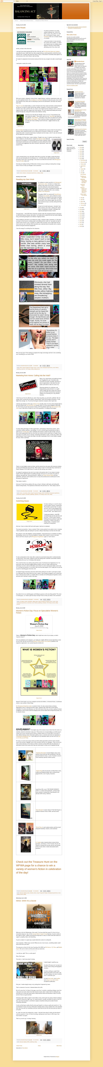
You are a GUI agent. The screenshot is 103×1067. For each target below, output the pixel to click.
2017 (81, 211)
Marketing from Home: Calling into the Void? (33, 375)
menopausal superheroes (32, 172)
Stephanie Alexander (41, 752)
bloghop (25, 892)
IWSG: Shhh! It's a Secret (26, 901)
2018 (81, 209)
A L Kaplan (38, 842)
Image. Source (39, 630)
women (53, 602)
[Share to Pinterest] (49, 171)
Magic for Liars (19, 105)
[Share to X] (46, 171)
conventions (25, 493)
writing (41, 172)
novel (54, 367)
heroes (35, 367)
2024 (81, 151)
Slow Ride (52, 116)
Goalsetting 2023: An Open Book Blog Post (80, 110)
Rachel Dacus (39, 827)
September (83, 166)
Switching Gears (22, 501)
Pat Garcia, (48, 947)
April (82, 199)
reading (38, 172)
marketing (47, 493)
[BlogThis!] (44, 171)
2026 (81, 147)
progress (23, 494)
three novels (51, 978)
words (45, 494)
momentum (29, 602)
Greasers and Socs (79, 91)
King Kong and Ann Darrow (81, 129)
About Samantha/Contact (26, 20)
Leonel (38, 367)
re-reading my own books (37, 100)
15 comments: (36, 1039)
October (82, 164)
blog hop (21, 892)
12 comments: (36, 890)
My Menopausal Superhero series (24, 706)
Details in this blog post (43, 191)
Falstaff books (57, 194)
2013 (81, 218)
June (82, 172)
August (82, 169)
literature (24, 172)
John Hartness (35, 117)
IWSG (28, 1041)
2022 (81, 154)
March (82, 201)
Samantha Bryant (80, 61)
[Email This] (43, 171)
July (82, 170)
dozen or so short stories (52, 980)
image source (20, 126)
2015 (81, 215)
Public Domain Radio (48, 475)
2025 (81, 149)
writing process (37, 369)
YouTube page (25, 431)
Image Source (28, 393)
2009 (81, 226)
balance (22, 601)
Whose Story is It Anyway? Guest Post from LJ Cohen (80, 120)
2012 (81, 220)
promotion (28, 494)
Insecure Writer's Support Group (39, 934)
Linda (41, 367)
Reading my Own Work (25, 179)
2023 (81, 153)
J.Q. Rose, (53, 947)
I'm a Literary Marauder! (80, 101)
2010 (81, 224)
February (83, 203)
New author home (71, 34)
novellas (58, 978)
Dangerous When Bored (41, 20)
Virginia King (39, 770)
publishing (19, 369)
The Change (28, 369)
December (83, 160)
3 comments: (35, 170)
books (21, 172)
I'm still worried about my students (51, 51)
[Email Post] (40, 170)
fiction (21, 367)
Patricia (57, 367)
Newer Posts (19, 1045)
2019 (81, 207)
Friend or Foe (36, 403)
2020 (81, 158)
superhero (23, 369)
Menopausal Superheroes (38, 536)
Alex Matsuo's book (40, 138)
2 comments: (35, 365)
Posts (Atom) (25, 1048)
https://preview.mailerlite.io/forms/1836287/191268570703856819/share (77, 28)
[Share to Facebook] (47, 171)
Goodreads (46, 36)
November (83, 162)
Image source (39, 1035)
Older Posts (59, 1045)
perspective (19, 494)
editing (34, 601)
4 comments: (36, 599)
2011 (81, 222)
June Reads (20, 28)
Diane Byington (39, 809)
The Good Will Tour (30, 405)
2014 (81, 217)
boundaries (30, 601)
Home (16, 20)
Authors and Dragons (32, 119)
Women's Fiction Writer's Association (41, 641)
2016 (81, 213)
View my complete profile (72, 85)
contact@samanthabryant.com (23, 736)
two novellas (46, 195)
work (48, 494)
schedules (44, 602)
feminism (31, 892)
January (82, 205)
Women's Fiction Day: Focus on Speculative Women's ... (83, 190)
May (82, 197)
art (20, 601)
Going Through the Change (28, 367)
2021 (81, 156)
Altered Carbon (19, 130)
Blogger (57, 1056)
